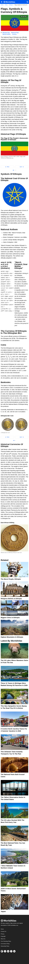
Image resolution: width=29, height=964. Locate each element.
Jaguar (3, 911)
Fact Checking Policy (6, 941)
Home (2, 929)
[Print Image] (23, 16)
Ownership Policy (5, 946)
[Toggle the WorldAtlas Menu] (1, 2)
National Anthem (7, 34)
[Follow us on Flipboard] (2, 951)
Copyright (3, 936)
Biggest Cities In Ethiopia (10, 617)
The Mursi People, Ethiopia (11, 579)
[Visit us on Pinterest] (11, 951)
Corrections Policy (5, 943)
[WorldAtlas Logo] (9, 2)
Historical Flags (15, 32)
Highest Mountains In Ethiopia (12, 637)
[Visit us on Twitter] (8, 951)
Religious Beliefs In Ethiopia (11, 598)
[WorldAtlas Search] (27, 2)
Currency (14, 34)
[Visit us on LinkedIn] (14, 951)
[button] (7, 167)
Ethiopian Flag (6, 32)
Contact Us (3, 931)
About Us (3, 938)
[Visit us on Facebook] (5, 951)
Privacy (2, 934)
